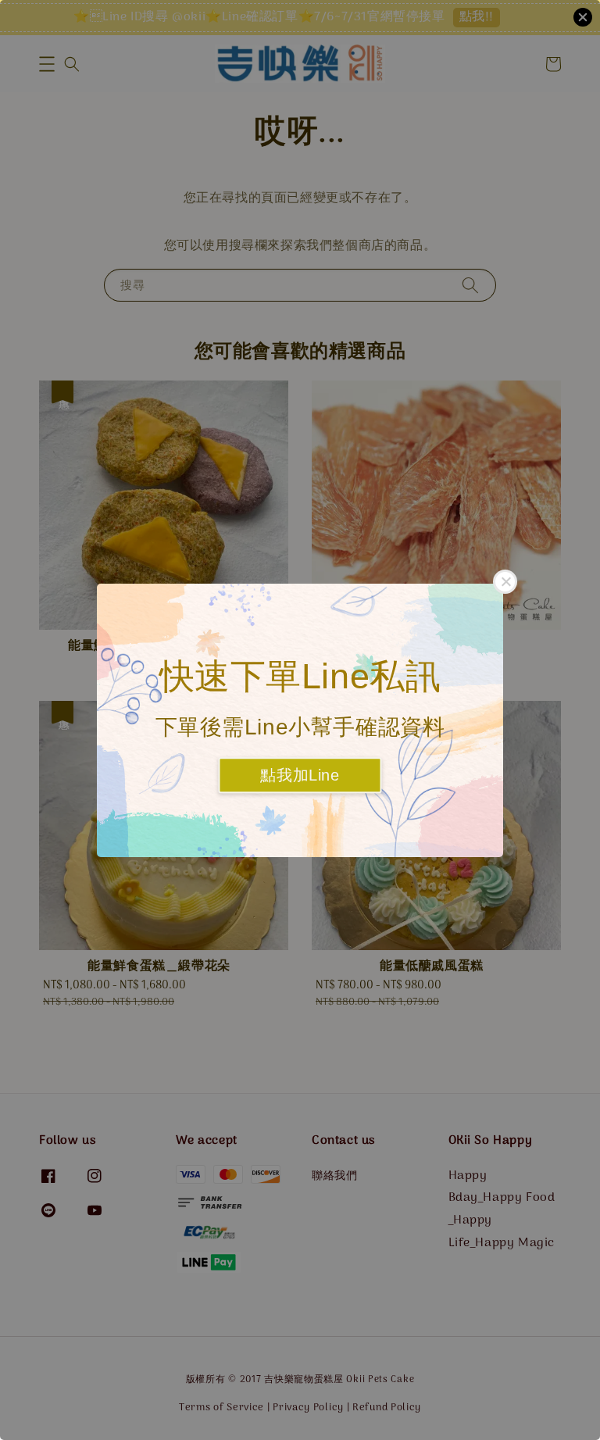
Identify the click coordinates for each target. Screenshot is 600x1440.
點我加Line (299, 775)
